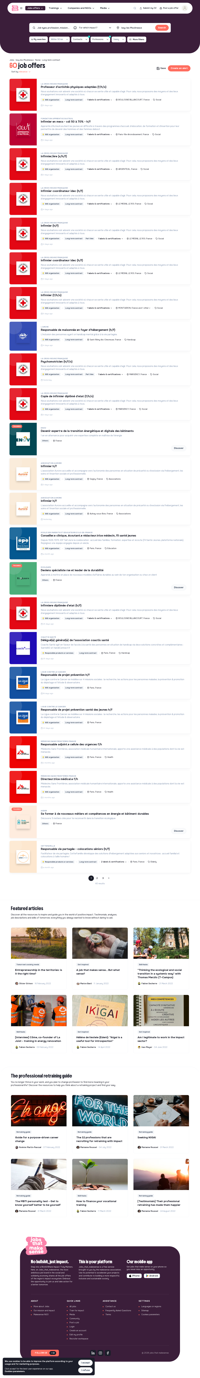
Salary (116, 39)
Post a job (74, 1322)
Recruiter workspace (79, 1338)
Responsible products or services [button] (57, 653)
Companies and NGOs (79, 8)
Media (103, 8)
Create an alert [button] (179, 68)
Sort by (19, 71)
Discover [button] (179, 448)
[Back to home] (36, 1246)
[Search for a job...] (135, 8)
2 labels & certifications (113, 862)
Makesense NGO (41, 1314)
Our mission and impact (44, 1310)
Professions (101, 39)
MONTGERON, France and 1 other (133, 308)
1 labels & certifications (98, 99)
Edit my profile (76, 1334)
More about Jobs (41, 1306)
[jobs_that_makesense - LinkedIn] (93, 1353)
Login (72, 1326)
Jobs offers (33, 8)
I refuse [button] (85, 1370)
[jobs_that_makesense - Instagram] (100, 1353)
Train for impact (77, 1310)
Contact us (110, 1306)
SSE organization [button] (50, 100)
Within (57, 39)
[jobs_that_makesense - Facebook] (108, 1353)
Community (75, 1318)
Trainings (54, 8)
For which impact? (88, 27)
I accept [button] (85, 1362)
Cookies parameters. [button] (15, 1371)
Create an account (78, 1330)
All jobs (73, 1306)
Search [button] (162, 27)
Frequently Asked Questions (118, 1310)
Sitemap (145, 1310)
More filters (138, 39)
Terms (108, 1314)
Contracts (81, 39)
